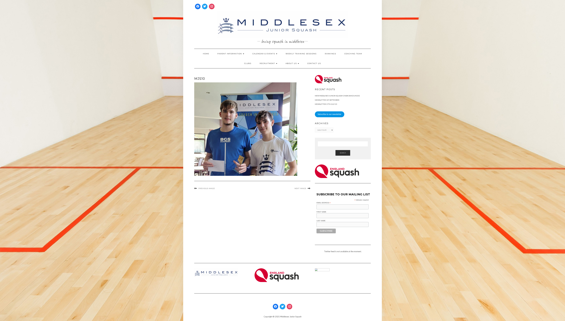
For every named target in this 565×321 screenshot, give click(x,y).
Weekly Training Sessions (301, 54)
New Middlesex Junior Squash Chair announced (337, 96)
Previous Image (206, 188)
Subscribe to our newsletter (329, 114)
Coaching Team (353, 54)
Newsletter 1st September (327, 100)
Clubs (247, 63)
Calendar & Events (264, 54)
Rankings (330, 54)
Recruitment (268, 63)
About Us (292, 63)
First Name (321, 212)
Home (206, 54)
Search (343, 153)
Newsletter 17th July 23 (326, 104)
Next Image (300, 188)
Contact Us (314, 63)
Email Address (323, 203)
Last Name (320, 221)
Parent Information (230, 54)
